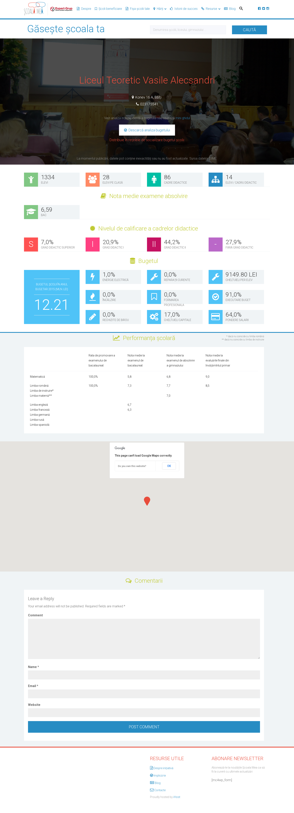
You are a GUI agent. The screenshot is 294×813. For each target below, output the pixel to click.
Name (33, 667)
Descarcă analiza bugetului (149, 130)
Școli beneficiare (110, 9)
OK (169, 466)
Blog (232, 9)
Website (34, 705)
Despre (86, 9)
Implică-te (160, 775)
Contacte (160, 790)
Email (33, 686)
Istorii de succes (186, 9)
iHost (176, 797)
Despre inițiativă (163, 768)
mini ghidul (183, 118)
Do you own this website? (132, 466)
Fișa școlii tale (140, 9)
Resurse (211, 9)
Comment (35, 615)
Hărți (160, 9)
